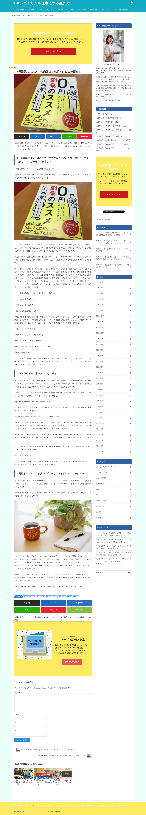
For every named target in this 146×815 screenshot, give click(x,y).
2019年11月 (100, 418)
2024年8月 (100, 299)
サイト (16, 731)
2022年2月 (100, 367)
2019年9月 (100, 429)
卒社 (97, 495)
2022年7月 (100, 344)
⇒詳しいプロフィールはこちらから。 (109, 101)
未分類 (98, 512)
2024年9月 (100, 293)
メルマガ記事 (101, 478)
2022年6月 (100, 350)
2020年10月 (100, 384)
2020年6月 (100, 389)
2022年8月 (100, 339)
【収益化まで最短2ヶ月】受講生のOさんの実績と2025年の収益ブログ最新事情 (112, 234)
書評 (76, 596)
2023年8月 (100, 322)
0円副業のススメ (30, 596)
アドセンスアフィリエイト (46, 9)
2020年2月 (100, 401)
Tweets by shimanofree (104, 219)
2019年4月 (100, 440)
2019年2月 (100, 452)
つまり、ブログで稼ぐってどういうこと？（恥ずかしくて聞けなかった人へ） (111, 242)
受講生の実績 (93, 9)
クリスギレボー (52, 596)
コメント (18, 692)
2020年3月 (100, 395)
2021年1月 (100, 378)
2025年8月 (100, 282)
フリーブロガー (62, 9)
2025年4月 (100, 288)
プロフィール (82, 9)
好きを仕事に (21, 9)
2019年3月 (100, 446)
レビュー (62, 596)
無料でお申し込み (53, 51)
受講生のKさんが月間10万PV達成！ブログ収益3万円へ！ (112, 250)
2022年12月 (100, 333)
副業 (72, 9)
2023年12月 (100, 310)
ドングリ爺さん (113, 555)
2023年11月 (100, 316)
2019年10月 (100, 423)
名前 (16, 714)
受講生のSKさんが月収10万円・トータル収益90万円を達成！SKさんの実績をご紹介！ (112, 258)
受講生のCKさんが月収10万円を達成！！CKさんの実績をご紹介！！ (113, 266)
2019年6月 (100, 435)
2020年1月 (100, 406)
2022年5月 (100, 356)
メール (17, 723)
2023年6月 (100, 327)
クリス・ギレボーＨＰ (23, 455)
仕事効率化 (100, 484)
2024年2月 (100, 305)
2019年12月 (100, 412)
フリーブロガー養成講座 (121, 9)
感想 (70, 596)
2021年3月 (100, 372)
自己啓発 (31, 9)
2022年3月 (100, 361)
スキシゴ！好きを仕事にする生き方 (41, 3)
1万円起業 (41, 596)
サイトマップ (105, 9)
